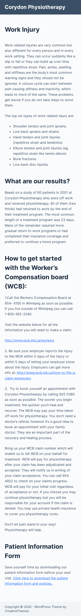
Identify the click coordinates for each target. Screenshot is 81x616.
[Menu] (74, 7)
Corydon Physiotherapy (35, 7)
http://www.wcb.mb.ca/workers (29, 340)
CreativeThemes (17, 611)
